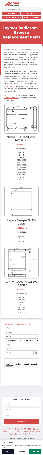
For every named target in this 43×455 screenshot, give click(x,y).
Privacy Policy (35, 431)
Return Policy (28, 434)
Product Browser (32, 17)
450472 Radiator (22, 144)
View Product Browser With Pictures (17, 324)
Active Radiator (12, 4)
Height (17, 364)
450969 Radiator (22, 289)
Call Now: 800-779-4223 (22, 429)
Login (12, 14)
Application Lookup (13, 17)
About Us (8, 429)
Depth (33, 364)
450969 (10, 86)
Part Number (9, 365)
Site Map (6, 431)
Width (25, 364)
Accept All (35, 451)
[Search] (36, 353)
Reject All (8, 451)
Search (4, 9)
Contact (31, 14)
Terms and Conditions (20, 431)
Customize (21, 451)
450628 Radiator (22, 228)
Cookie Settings (15, 434)
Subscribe (21, 422)
